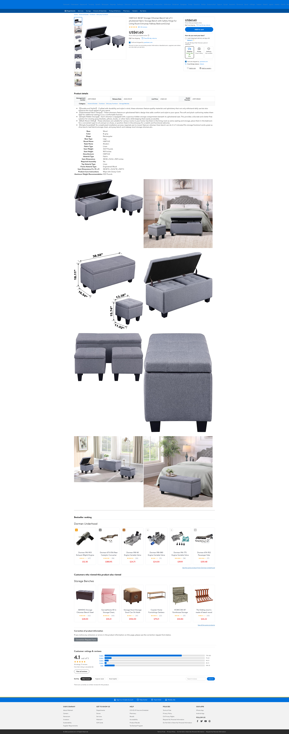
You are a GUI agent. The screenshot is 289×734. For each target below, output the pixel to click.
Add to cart (199, 29)
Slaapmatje (113, 4)
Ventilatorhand (149, 4)
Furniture (92, 14)
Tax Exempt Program (136, 726)
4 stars (101, 658)
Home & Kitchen (84, 14)
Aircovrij (134, 4)
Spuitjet (225, 4)
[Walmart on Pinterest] (209, 721)
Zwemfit (283, 4)
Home (76, 14)
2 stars (101, 663)
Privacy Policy (167, 713)
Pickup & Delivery (115, 11)
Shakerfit (265, 4)
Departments (71, 11)
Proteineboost (74, 4)
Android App (200, 713)
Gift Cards (99, 723)
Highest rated (99, 679)
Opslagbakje (183, 4)
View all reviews (81, 671)
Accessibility (134, 719)
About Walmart (68, 710)
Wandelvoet (175, 4)
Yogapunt (219, 4)
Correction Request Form (86, 639)
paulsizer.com (148, 42)
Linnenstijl (141, 4)
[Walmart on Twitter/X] (201, 721)
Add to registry (206, 68)
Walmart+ (99, 719)
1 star (101, 665)
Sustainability (67, 723)
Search (211, 679)
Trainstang (91, 4)
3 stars (101, 660)
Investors (66, 719)
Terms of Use (167, 710)
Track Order (157, 700)
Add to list (192, 68)
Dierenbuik (197, 4)
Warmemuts (240, 4)
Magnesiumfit (83, 4)
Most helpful (113, 679)
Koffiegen (252, 4)
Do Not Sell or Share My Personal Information (177, 723)
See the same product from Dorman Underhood (198, 568)
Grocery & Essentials (99, 11)
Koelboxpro (120, 4)
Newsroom (66, 716)
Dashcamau (128, 4)
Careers (134, 11)
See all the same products (206, 625)
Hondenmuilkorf (211, 4)
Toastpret (258, 4)
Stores (98, 713)
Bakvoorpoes (105, 4)
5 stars (101, 655)
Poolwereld (66, 4)
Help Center (143, 700)
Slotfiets (203, 4)
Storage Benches (124, 104)
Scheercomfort (158, 4)
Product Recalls (135, 723)
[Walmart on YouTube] (205, 721)
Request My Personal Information (173, 719)
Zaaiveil (246, 4)
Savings (88, 11)
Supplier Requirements (70, 726)
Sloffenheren (167, 4)
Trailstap (190, 4)
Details (202, 64)
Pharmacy (126, 11)
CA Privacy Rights (168, 716)
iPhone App (200, 710)
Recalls (132, 716)
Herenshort (232, 4)
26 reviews (143, 27)
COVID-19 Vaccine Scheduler (139, 710)
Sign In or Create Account (125, 700)
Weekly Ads (171, 700)
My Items (143, 11)
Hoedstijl (277, 4)
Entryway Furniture (102, 14)
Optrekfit (97, 4)
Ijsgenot (271, 4)
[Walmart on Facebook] (197, 721)
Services (80, 11)
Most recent (86, 679)
